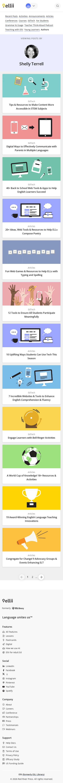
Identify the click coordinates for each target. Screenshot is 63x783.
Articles (49, 16)
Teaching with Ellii (14, 29)
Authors (45, 29)
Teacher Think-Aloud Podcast (38, 25)
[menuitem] (31, 632)
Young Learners (32, 29)
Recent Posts (11, 16)
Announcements (37, 16)
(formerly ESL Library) (33, 774)
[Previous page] (22, 577)
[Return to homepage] (8, 5)
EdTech (31, 20)
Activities (23, 16)
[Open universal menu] (31, 6)
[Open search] (58, 6)
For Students (42, 20)
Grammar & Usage (14, 25)
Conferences (11, 20)
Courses (23, 20)
